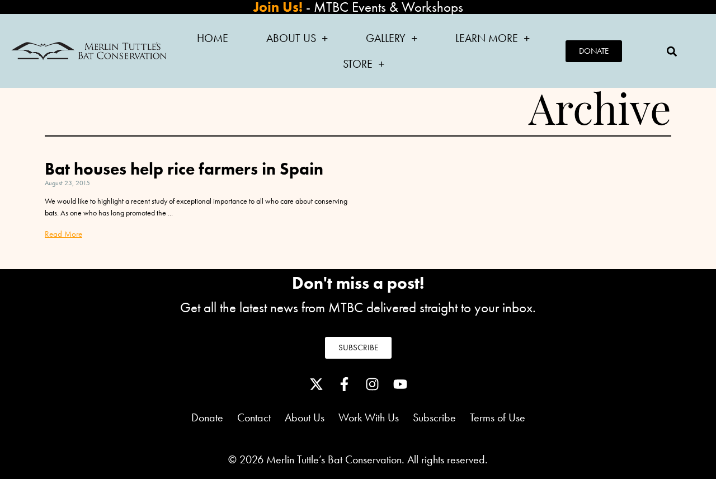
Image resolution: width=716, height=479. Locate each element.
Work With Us (368, 417)
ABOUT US (291, 38)
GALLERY (386, 38)
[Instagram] (372, 384)
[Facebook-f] (344, 384)
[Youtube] (400, 384)
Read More (63, 234)
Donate (207, 417)
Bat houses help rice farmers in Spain (184, 169)
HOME (212, 38)
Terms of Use (497, 417)
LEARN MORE (486, 38)
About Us (311, 417)
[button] (671, 51)
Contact (254, 417)
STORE (358, 64)
